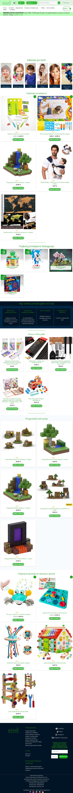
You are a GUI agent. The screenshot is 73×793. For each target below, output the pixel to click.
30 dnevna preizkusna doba (33, 741)
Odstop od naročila (30, 738)
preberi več (18, 15)
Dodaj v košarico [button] (18, 139)
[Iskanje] (59, 2)
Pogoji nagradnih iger (31, 740)
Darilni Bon (28, 743)
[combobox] (15, 2)
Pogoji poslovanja (30, 731)
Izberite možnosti (54, 139)
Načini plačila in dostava (32, 734)
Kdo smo (27, 754)
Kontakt (27, 755)
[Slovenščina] (30, 792)
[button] (21, 2)
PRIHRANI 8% (63, 756)
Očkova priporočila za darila (33, 745)
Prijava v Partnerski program (33, 766)
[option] (15, 2)
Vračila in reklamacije (31, 736)
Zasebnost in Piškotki (31, 732)
